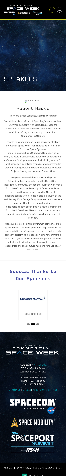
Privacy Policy (32, 468)
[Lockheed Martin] (33, 305)
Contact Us (14, 389)
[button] (52, 10)
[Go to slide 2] (28, 324)
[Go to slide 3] (33, 324)
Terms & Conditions (52, 468)
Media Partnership (42, 389)
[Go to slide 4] (37, 324)
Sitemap (27, 389)
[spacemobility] (33, 426)
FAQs (54, 389)
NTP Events (40, 364)
